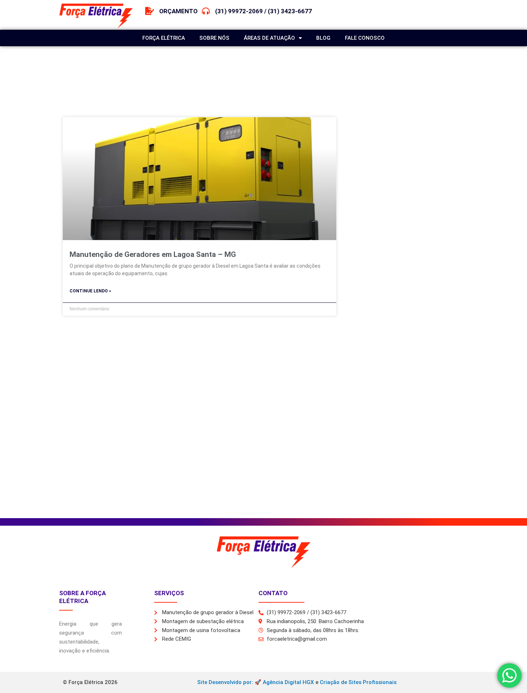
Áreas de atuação (269, 38)
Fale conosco (365, 38)
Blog (323, 38)
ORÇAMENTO (178, 11)
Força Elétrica (163, 38)
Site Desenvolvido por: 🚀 (230, 682)
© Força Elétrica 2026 (90, 682)
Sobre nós (214, 38)
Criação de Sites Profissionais (358, 682)
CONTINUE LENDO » (90, 290)
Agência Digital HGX (288, 682)
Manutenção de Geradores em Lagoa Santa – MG (153, 254)
